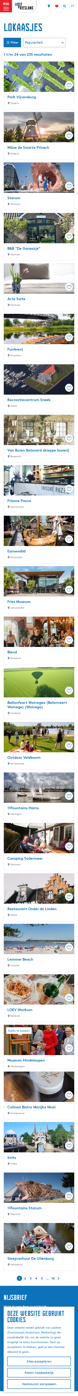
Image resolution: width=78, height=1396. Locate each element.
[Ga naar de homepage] (24, 6)
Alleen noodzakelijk (39, 1373)
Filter (14, 42)
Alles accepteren (39, 1361)
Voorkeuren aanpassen (39, 1384)
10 (53, 1278)
